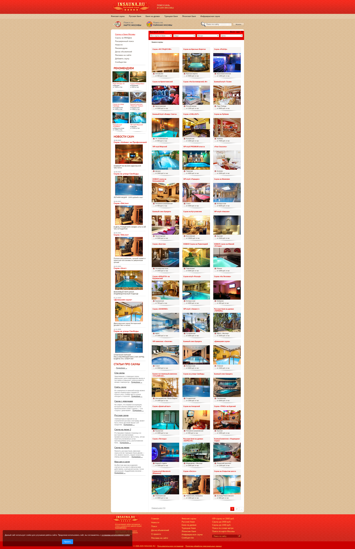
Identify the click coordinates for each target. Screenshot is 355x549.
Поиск (154, 526)
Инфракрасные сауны (192, 534)
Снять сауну (120, 387)
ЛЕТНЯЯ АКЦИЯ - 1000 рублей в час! (128, 197)
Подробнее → (121, 368)
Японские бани (189, 531)
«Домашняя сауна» (123, 300)
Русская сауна (121, 415)
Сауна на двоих (121, 447)
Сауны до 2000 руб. (221, 522)
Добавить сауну (122, 58)
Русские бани (188, 522)
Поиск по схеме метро (222, 528)
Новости (119, 45)
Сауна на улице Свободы (126, 174)
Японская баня (189, 16)
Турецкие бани (189, 528)
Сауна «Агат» (120, 268)
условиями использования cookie (116, 535)
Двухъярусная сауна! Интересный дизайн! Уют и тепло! (127, 324)
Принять (67, 542)
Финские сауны (189, 518)
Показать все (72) (158, 508)
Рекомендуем (121, 48)
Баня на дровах (153, 16)
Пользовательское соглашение (170, 546)
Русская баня (135, 16)
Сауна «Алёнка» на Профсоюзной (130, 142)
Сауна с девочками (123, 401)
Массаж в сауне (122, 461)
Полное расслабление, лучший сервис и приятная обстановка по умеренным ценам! (129, 260)
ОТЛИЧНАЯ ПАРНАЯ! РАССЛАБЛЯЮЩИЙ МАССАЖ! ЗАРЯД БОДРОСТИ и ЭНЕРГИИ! (129, 357)
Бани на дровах (189, 525)
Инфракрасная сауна (210, 16)
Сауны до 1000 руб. (221, 525)
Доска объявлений (123, 52)
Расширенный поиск (124, 41)
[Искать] (239, 536)
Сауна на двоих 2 (122, 429)
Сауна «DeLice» (121, 203)
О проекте (156, 534)
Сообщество (120, 62)
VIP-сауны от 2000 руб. (223, 518)
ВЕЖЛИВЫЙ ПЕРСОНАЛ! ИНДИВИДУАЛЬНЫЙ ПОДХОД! (126, 293)
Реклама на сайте (123, 55)
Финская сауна (118, 16)
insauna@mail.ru (120, 527)
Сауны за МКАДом (123, 38)
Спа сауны (119, 373)
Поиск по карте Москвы (223, 531)
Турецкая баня (171, 16)
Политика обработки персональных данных (203, 546)
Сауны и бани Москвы (125, 34)
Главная (155, 518)
